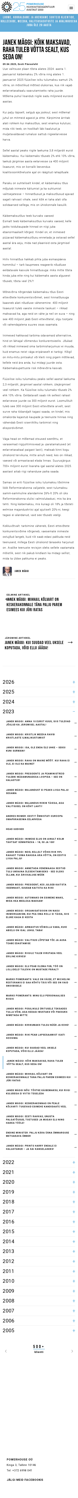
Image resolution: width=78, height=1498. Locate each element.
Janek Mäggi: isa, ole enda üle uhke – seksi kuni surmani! (36, 749)
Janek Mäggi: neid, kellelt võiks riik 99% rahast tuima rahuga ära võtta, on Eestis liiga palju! (36, 855)
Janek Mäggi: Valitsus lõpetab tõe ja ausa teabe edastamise (36, 942)
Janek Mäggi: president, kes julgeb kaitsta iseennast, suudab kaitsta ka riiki (36, 886)
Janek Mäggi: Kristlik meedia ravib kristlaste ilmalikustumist (30, 736)
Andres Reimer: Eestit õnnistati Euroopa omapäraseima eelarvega (34, 818)
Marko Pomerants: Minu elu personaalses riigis (35, 997)
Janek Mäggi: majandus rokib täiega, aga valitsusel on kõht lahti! (35, 805)
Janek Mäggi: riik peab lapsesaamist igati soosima (35, 1036)
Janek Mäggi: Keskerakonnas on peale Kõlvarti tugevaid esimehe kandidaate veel (36, 1105)
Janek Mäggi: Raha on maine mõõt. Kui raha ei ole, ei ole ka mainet (38, 762)
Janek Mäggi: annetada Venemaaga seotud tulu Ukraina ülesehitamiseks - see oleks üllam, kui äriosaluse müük (35, 871)
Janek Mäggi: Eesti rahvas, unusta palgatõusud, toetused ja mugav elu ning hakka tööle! (35, 1119)
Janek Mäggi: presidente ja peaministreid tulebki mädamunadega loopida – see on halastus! (35, 776)
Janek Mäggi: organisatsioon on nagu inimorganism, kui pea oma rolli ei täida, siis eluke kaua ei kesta (37, 914)
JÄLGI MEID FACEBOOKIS (25, 1479)
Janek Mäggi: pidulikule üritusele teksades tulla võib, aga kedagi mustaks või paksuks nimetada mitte (36, 1011)
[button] (6, 1350)
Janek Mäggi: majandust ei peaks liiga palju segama (37, 792)
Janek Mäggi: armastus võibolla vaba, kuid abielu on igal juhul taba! (36, 929)
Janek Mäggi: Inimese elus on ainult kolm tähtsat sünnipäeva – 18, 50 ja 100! (35, 840)
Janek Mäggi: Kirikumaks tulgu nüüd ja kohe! (37, 1025)
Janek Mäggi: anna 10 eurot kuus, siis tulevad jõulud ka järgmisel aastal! (38, 723)
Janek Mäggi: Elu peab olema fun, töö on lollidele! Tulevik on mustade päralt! (34, 968)
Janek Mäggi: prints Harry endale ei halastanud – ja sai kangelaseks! (31, 1147)
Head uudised (15, 829)
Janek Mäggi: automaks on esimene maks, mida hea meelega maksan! (35, 899)
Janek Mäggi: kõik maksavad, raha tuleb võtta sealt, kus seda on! (35, 1062)
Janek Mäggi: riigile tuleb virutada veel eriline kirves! (34, 955)
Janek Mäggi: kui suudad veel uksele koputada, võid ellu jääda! (31, 1049)
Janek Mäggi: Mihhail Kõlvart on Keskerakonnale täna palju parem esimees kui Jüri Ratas (38, 1077)
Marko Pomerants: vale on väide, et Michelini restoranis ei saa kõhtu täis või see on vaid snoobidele (38, 982)
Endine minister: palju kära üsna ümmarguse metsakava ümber (37, 1134)
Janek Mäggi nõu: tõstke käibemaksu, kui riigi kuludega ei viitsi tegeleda (38, 1092)
